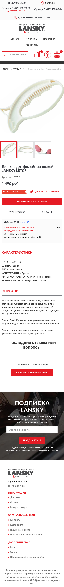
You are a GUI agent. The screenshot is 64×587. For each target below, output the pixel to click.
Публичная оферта (20, 530)
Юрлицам (31, 39)
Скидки (14, 552)
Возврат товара (18, 507)
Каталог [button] (14, 39)
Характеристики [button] (17, 212)
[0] (57, 54)
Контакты (32, 45)
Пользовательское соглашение (26, 535)
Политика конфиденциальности (27, 557)
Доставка (15, 497)
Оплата (14, 502)
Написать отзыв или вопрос (32, 373)
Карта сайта (16, 525)
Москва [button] (25, 222)
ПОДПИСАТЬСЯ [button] (32, 440)
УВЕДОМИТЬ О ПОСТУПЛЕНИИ (32, 201)
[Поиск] (5, 54)
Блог (12, 547)
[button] (16, 11)
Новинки (49, 39)
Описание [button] (47, 212)
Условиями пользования (39, 451)
